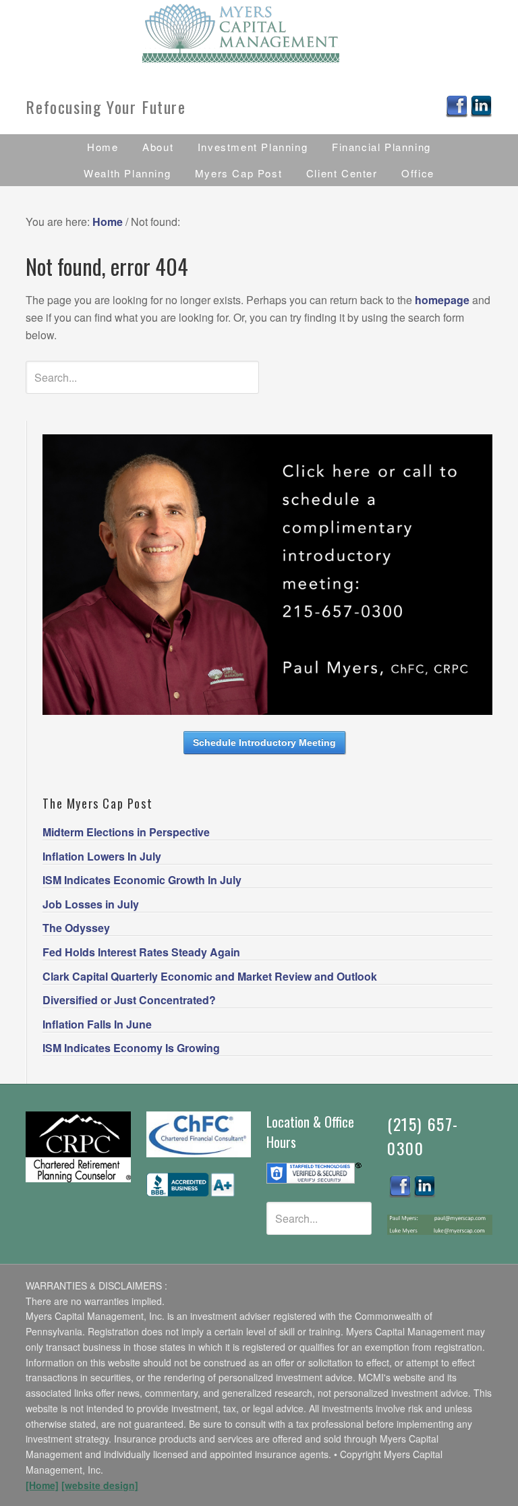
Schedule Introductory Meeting (264, 742)
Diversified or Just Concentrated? (129, 1000)
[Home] (42, 1485)
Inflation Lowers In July (101, 856)
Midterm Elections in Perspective (126, 832)
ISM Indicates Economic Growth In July (141, 880)
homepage (442, 300)
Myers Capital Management (259, 33)
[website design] (99, 1485)
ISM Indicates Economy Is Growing (131, 1047)
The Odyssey (76, 927)
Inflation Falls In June (97, 1024)
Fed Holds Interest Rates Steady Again (141, 952)
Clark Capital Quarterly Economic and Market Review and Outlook (209, 976)
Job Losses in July (90, 904)
